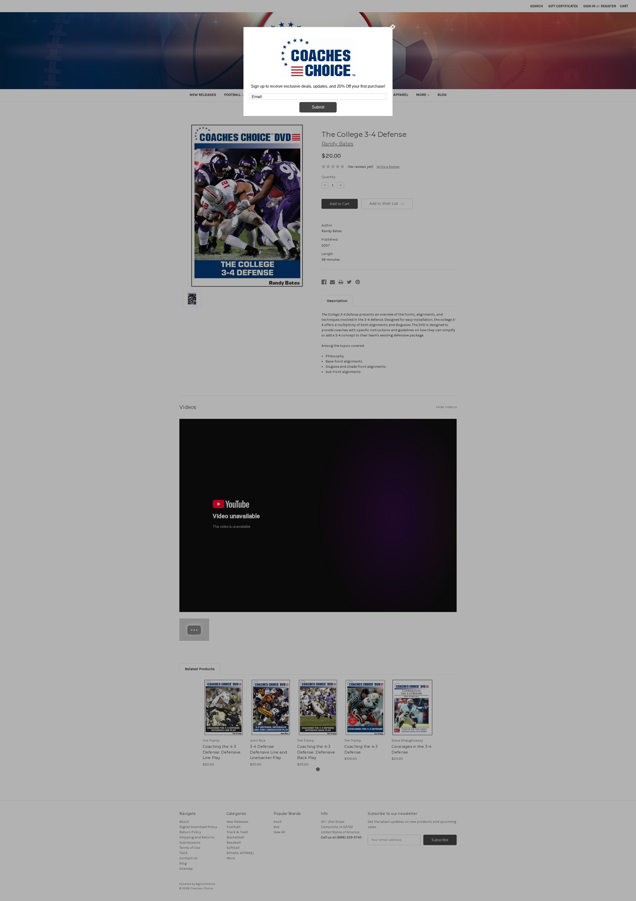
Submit (318, 107)
